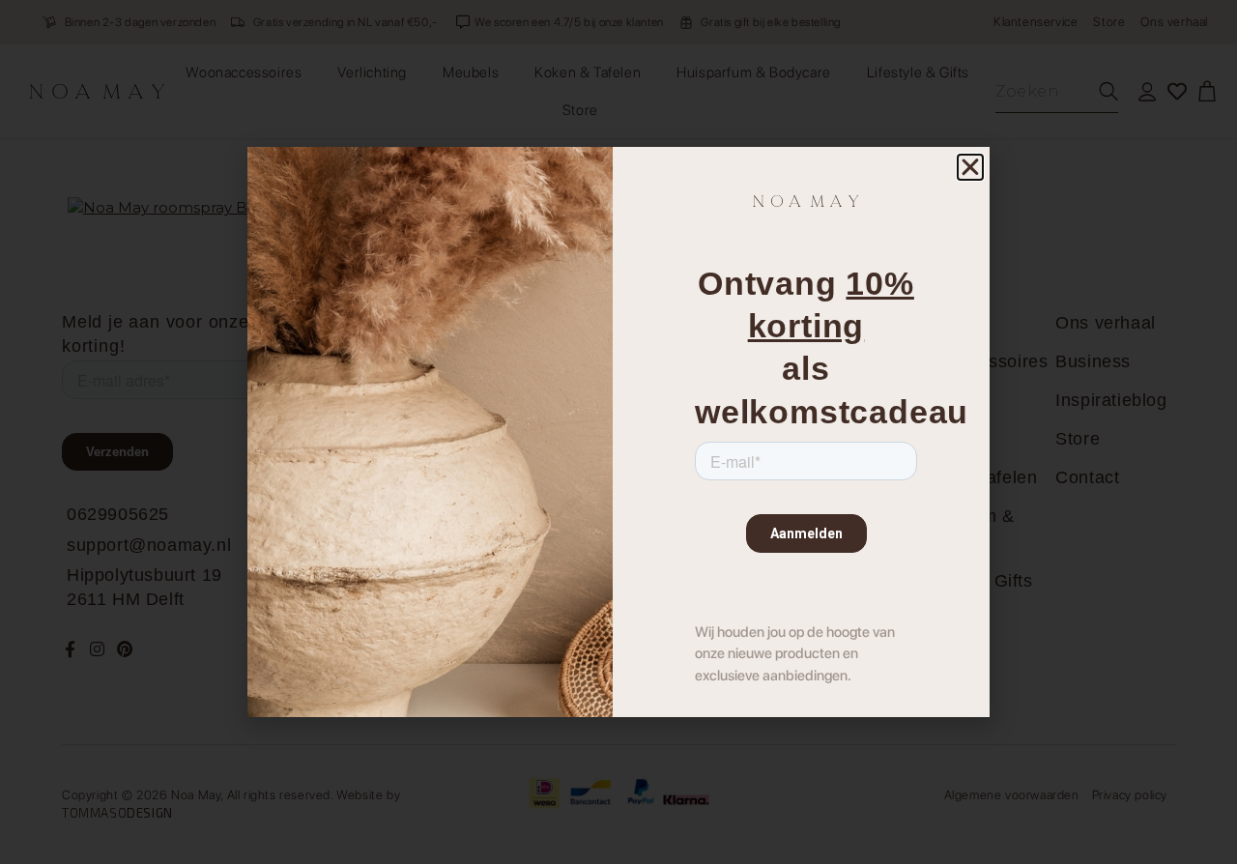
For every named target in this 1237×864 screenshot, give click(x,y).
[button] (970, 167)
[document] (618, 432)
